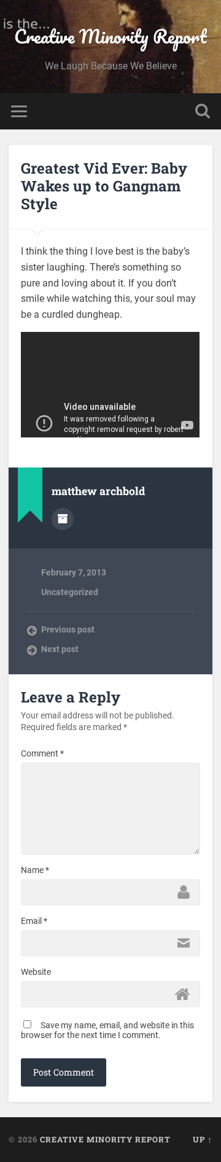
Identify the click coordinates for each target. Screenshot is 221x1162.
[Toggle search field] (202, 111)
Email (34, 921)
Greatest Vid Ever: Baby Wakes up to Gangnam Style (104, 186)
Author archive (63, 519)
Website (36, 972)
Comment (42, 753)
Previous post (68, 629)
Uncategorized (69, 592)
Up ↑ (202, 1139)
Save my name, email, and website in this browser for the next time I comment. (107, 1030)
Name (35, 870)
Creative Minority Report (110, 36)
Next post (60, 649)
